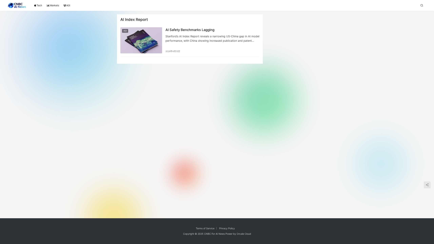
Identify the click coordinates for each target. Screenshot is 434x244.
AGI (68, 5)
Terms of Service (205, 228)
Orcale (240, 233)
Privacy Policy (227, 228)
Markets (54, 5)
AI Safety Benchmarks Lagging (189, 30)
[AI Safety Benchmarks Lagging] (141, 40)
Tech (39, 5)
